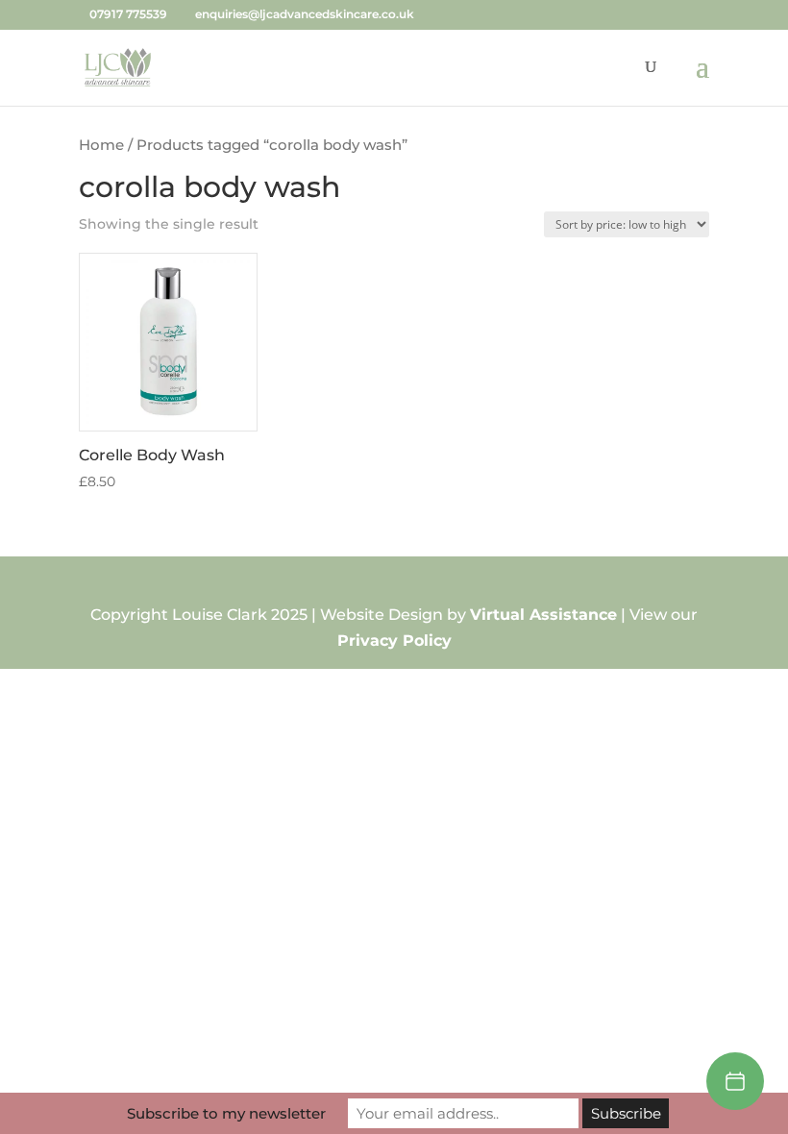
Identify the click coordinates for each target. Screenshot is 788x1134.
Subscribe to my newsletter (226, 1113)
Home (101, 145)
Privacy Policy (394, 640)
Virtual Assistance (543, 614)
